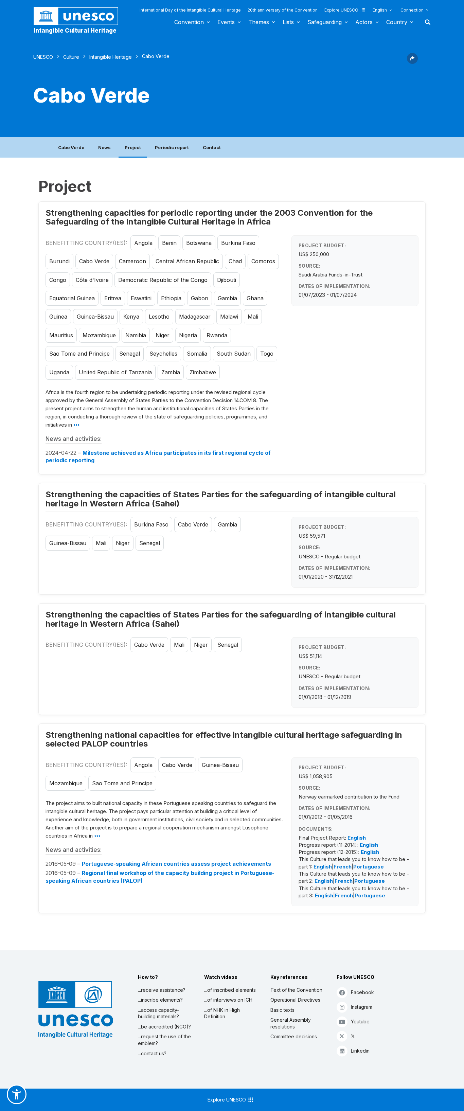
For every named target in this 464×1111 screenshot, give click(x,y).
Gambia (227, 298)
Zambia (170, 372)
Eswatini (141, 298)
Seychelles (163, 353)
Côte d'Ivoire (92, 279)
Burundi (59, 261)
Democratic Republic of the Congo (163, 279)
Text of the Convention (296, 990)
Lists (288, 22)
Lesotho (159, 316)
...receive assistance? (161, 990)
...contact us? (152, 1053)
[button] (412, 61)
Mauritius (61, 335)
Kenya (131, 316)
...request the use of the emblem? (164, 1040)
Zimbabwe (203, 372)
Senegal (129, 353)
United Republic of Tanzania (115, 372)
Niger (162, 335)
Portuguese (368, 866)
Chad (235, 261)
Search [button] (425, 22)
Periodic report (172, 147)
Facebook (362, 992)
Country (396, 22)
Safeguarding (324, 22)
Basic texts (282, 1010)
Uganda (59, 372)
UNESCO (43, 57)
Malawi (229, 316)
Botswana (199, 242)
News (104, 147)
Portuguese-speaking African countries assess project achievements (176, 863)
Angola (143, 242)
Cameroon (132, 261)
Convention (189, 22)
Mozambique (99, 335)
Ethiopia (171, 298)
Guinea (58, 316)
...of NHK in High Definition (222, 1013)
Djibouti (226, 279)
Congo (57, 279)
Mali (253, 316)
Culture (71, 57)
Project (133, 147)
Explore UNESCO (341, 10)
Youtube (360, 1021)
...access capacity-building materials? (158, 1013)
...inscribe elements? (160, 1000)
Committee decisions (293, 1036)
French (343, 866)
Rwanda (217, 335)
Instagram (361, 1007)
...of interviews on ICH (228, 1000)
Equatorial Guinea (72, 298)
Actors (364, 22)
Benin (169, 242)
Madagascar (195, 316)
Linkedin (360, 1051)
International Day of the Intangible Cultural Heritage (190, 10)
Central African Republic (187, 261)
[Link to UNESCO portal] (79, 16)
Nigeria (188, 335)
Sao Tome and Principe (79, 353)
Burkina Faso (238, 242)
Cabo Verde (71, 147)
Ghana (255, 298)
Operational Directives (295, 1000)
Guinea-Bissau (95, 316)
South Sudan (234, 353)
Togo (266, 353)
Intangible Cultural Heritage (75, 30)
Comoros (263, 261)
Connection (412, 10)
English (380, 10)
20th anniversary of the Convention (283, 10)
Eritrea (112, 298)
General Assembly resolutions (290, 1023)
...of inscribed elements (230, 990)
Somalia (197, 353)
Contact (212, 147)
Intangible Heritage (110, 57)
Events (226, 22)
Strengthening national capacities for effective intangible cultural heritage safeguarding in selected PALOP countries (224, 739)
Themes (258, 22)
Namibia (135, 335)
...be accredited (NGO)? (164, 1026)
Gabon (199, 298)
